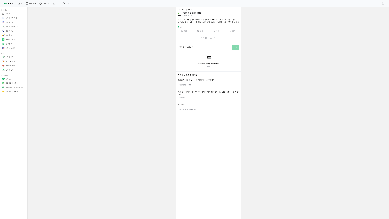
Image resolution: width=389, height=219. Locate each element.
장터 (57, 3)
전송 (235, 47)
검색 (67, 3)
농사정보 (32, 3)
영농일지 (45, 3)
